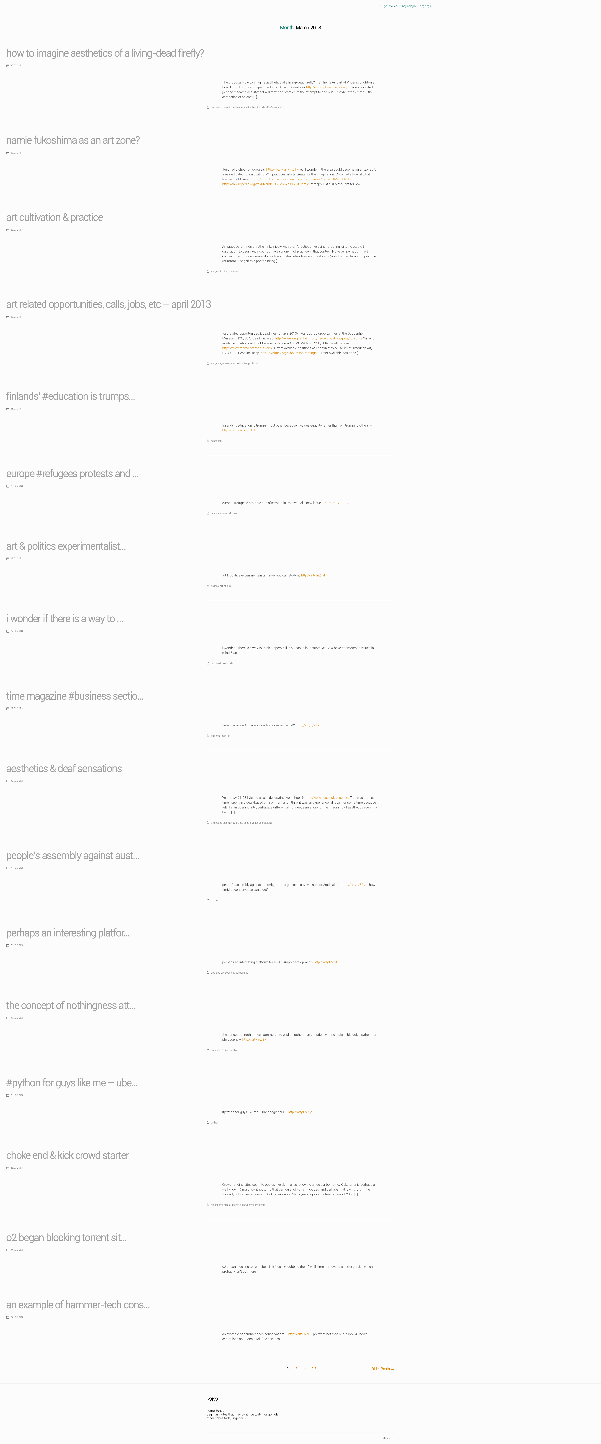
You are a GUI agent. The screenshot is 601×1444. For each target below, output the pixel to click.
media (261, 1204)
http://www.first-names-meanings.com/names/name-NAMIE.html (300, 179)
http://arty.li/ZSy (300, 1112)
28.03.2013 (16, 408)
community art (231, 822)
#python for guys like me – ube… (71, 1083)
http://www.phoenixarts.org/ (326, 87)
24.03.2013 (16, 1249)
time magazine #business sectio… (74, 696)
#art (213, 271)
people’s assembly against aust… (72, 855)
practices (233, 271)
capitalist (216, 663)
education (216, 440)
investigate (228, 107)
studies (227, 585)
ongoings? (426, 6)
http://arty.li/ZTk (307, 725)
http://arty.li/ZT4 (313, 575)
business (216, 735)
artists (227, 1204)
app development (225, 972)
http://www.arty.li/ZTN (238, 430)
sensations (266, 822)
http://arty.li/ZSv (353, 885)
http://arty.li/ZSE (300, 1334)
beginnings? (409, 6)
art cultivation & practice (54, 217)
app (213, 972)
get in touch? (391, 6)
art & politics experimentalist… (66, 546)
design (248, 822)
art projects (217, 1204)
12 (314, 1369)
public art (253, 363)
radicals (215, 900)
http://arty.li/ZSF (254, 1039)
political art (217, 585)
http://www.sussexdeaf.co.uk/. (326, 798)
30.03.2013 (16, 65)
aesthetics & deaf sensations (64, 768)
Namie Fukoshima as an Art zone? (73, 140)
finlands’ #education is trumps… (70, 396)
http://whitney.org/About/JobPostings (289, 353)
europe (223, 513)
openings (227, 363)
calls (218, 363)
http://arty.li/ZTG (337, 503)
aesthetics (216, 107)
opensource (242, 972)
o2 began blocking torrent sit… (66, 1237)
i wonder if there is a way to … (64, 619)
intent (256, 822)
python (214, 1122)
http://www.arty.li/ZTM (282, 169)
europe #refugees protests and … (72, 474)
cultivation (221, 271)
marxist (225, 735)
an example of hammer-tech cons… (78, 1305)
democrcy (252, 1204)
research (278, 107)
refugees (232, 513)
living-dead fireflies (245, 107)
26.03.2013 (16, 867)
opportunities (240, 363)
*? (378, 6)
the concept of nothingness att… (70, 1005)
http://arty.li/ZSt (325, 962)
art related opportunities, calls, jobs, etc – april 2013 (108, 304)
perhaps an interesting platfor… (68, 933)
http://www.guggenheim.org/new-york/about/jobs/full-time (318, 338)
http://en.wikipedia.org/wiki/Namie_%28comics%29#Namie (265, 184)
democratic (228, 663)
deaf (241, 822)
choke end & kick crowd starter (67, 1155)
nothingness (217, 1050)
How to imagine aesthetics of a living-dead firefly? (105, 53)
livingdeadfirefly (265, 107)
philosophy (231, 1050)
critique (215, 513)
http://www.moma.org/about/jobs (247, 348)
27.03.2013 (16, 558)
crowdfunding (238, 1204)
